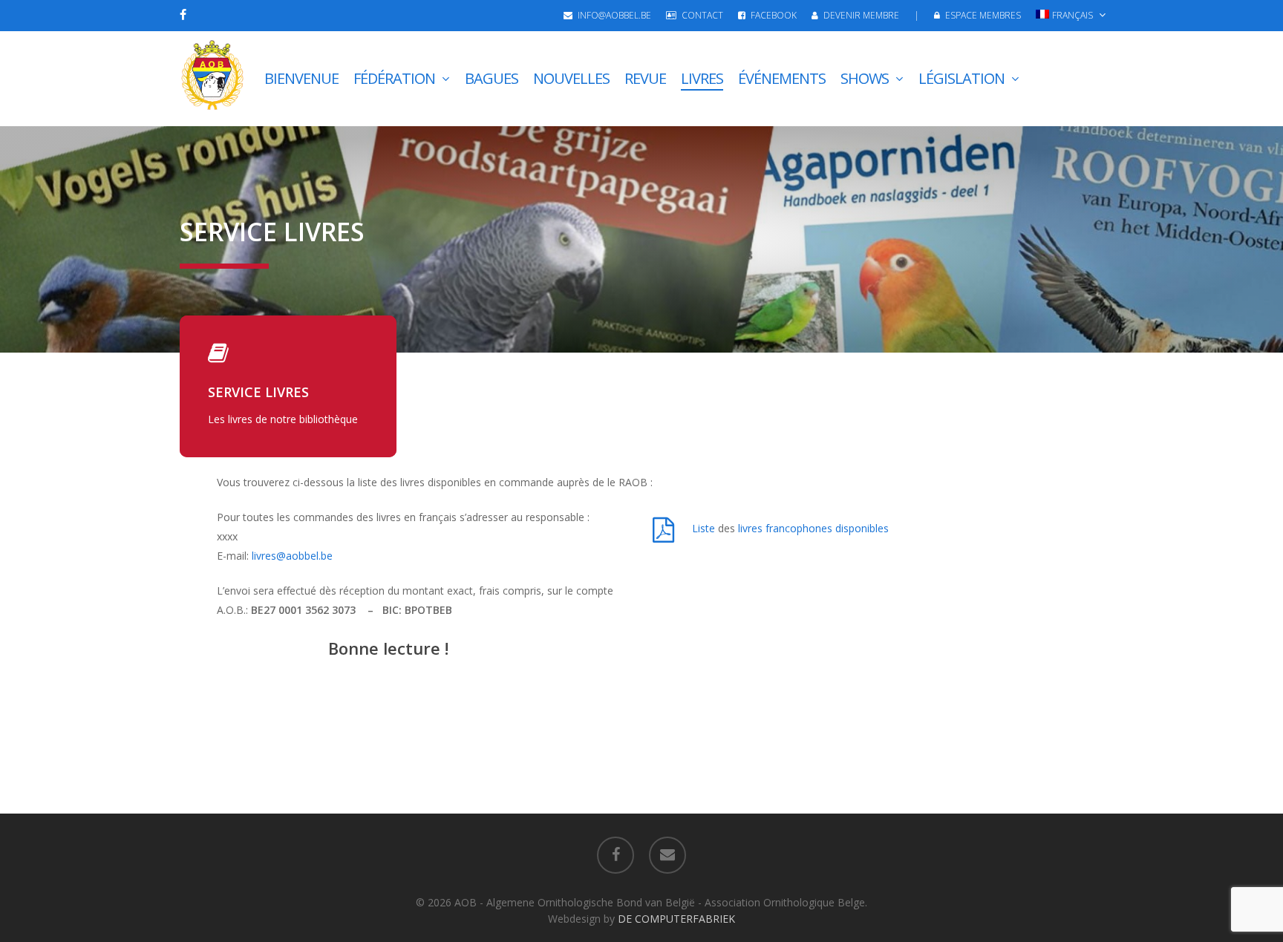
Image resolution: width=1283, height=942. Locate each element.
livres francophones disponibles (813, 528)
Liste (705, 528)
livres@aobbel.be (292, 556)
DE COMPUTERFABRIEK (676, 919)
